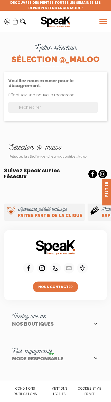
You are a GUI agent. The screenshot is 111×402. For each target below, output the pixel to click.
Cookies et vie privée (89, 391)
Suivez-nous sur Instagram (102, 174)
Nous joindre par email (69, 268)
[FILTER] (106, 201)
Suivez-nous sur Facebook (92, 174)
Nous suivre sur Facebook (28, 268)
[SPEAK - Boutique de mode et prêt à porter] (55, 21)
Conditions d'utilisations (25, 391)
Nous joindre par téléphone (55, 268)
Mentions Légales (59, 391)
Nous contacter (55, 286)
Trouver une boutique (82, 268)
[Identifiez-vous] (7, 21)
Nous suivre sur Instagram (42, 268)
